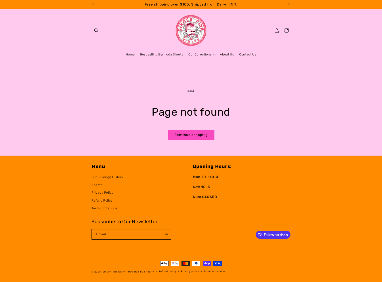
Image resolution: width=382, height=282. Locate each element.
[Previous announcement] (93, 4)
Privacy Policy (102, 193)
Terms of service (214, 271)
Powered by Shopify (141, 271)
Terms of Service (104, 208)
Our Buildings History (107, 177)
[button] (96, 30)
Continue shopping (191, 135)
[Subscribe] (166, 234)
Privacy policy (190, 271)
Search (97, 185)
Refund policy (167, 271)
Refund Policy (102, 200)
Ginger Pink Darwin (115, 271)
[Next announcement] (289, 4)
